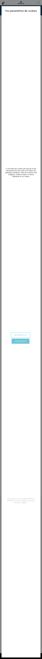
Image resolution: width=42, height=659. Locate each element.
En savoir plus (20, 335)
